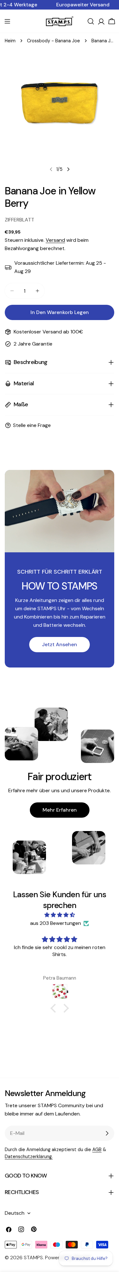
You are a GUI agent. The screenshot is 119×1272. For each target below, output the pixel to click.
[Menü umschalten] (7, 21)
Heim (10, 41)
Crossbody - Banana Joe (53, 41)
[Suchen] (90, 21)
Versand (55, 240)
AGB (97, 1149)
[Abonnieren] (107, 1133)
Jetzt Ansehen (59, 644)
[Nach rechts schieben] (68, 169)
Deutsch (14, 1213)
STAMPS (33, 1257)
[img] (59, 915)
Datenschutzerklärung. (29, 1156)
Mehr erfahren (60, 810)
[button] (54, 1008)
